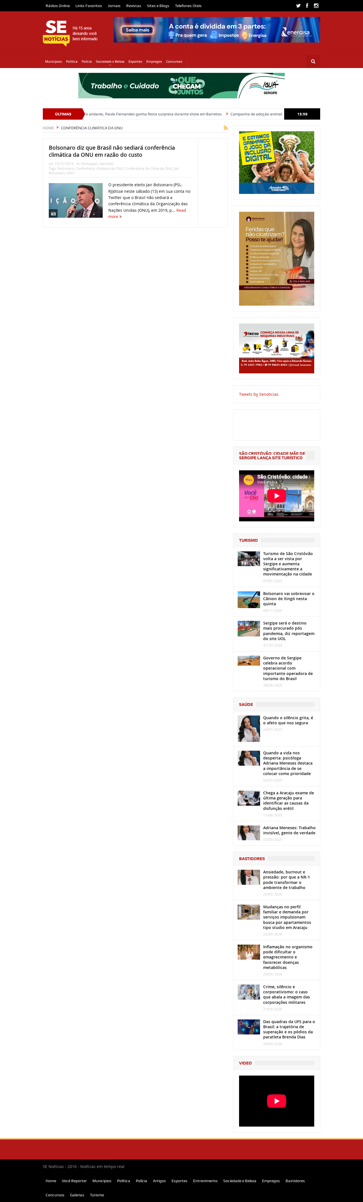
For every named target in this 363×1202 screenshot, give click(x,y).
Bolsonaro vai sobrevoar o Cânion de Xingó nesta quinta (289, 598)
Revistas (133, 5)
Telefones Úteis (188, 5)
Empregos (154, 62)
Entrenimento (205, 1180)
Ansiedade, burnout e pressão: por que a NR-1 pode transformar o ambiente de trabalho (286, 879)
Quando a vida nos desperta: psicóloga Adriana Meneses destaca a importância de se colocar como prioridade (288, 763)
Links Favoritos (88, 5)
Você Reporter (74, 1180)
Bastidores (295, 1180)
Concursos (174, 62)
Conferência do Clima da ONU (148, 168)
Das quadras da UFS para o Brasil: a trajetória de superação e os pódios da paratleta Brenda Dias (289, 1029)
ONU (70, 173)
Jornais (114, 5)
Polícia (87, 62)
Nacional (106, 163)
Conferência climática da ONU (99, 168)
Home (51, 1180)
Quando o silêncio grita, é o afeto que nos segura (288, 720)
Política (71, 62)
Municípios (53, 62)
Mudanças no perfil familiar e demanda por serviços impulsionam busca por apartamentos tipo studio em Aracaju (287, 917)
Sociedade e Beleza (110, 62)
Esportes (135, 62)
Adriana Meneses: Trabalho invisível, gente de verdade (289, 830)
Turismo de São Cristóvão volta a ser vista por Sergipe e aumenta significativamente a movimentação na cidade (288, 564)
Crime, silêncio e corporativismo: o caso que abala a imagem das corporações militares (286, 994)
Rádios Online (58, 5)
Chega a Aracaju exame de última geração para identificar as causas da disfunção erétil (288, 800)
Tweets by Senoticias (258, 394)
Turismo (97, 1195)
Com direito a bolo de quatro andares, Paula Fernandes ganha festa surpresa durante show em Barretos (101, 114)
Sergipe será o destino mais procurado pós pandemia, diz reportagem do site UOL (289, 630)
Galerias (77, 1195)
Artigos (159, 1180)
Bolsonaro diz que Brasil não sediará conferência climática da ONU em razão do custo (112, 151)
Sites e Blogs (158, 5)
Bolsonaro (66, 168)
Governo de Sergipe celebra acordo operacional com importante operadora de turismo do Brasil (288, 668)
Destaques (89, 163)
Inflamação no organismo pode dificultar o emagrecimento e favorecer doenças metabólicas (288, 957)
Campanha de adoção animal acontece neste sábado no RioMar (258, 114)
